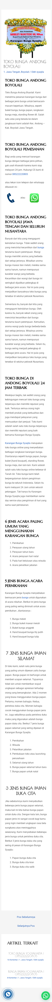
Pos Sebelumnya (26, 917)
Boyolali (25, 72)
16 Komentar (12, 960)
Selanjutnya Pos (26, 925)
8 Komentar (12, 978)
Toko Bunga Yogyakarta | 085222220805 (26, 955)
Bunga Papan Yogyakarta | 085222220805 (26, 973)
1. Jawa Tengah (12, 72)
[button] (45, 995)
